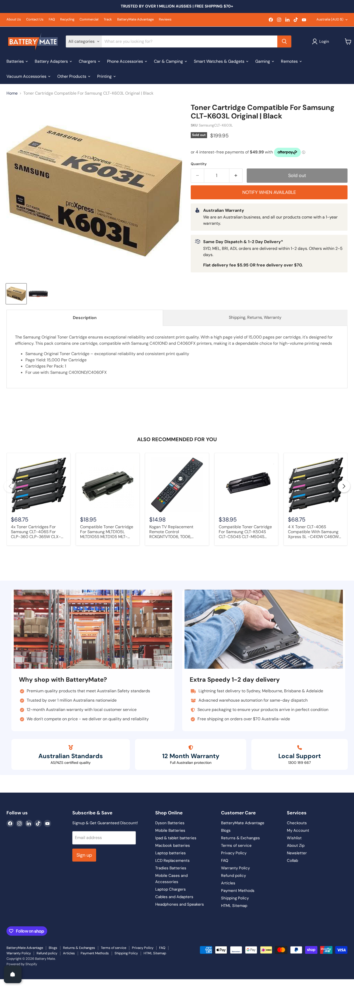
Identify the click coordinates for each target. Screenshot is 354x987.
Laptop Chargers (170, 889)
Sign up (84, 855)
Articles (228, 883)
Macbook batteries (172, 845)
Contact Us (35, 20)
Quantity (199, 164)
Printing (105, 76)
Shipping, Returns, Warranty (255, 317)
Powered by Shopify (21, 964)
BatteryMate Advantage (135, 20)
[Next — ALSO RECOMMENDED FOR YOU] (344, 486)
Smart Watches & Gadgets (219, 61)
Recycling (67, 20)
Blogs (226, 830)
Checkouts (297, 823)
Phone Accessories (125, 61)
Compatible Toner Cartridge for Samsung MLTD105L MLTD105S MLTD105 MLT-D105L (106, 532)
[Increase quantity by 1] (236, 175)
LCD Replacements (172, 860)
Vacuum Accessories (26, 76)
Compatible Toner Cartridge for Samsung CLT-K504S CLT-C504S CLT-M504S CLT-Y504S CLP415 (245, 532)
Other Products (72, 76)
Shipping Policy (235, 898)
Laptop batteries (170, 853)
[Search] (284, 41)
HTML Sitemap (234, 905)
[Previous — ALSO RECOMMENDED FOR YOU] (10, 486)
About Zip (296, 845)
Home (12, 93)
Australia (329, 19)
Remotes (290, 61)
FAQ (52, 20)
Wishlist (294, 838)
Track (108, 20)
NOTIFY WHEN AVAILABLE (269, 192)
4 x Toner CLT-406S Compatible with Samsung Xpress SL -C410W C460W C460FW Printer (313, 532)
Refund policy (233, 875)
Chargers (88, 61)
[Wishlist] (3, 982)
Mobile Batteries (170, 830)
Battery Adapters (52, 61)
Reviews (165, 20)
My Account (298, 830)
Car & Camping (169, 61)
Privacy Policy (233, 853)
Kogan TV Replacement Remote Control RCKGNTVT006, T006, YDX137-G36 (171, 532)
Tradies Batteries (170, 868)
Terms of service (236, 845)
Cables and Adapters (174, 896)
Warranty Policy (235, 868)
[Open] (13, 974)
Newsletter (297, 853)
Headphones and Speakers (179, 904)
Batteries (15, 61)
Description (85, 317)
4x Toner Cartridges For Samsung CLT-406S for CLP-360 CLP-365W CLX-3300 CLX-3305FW (36, 532)
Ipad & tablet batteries (175, 838)
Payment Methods (237, 890)
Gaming (263, 61)
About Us (13, 20)
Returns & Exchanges (240, 838)
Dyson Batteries (170, 823)
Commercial (89, 20)
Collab (292, 860)
